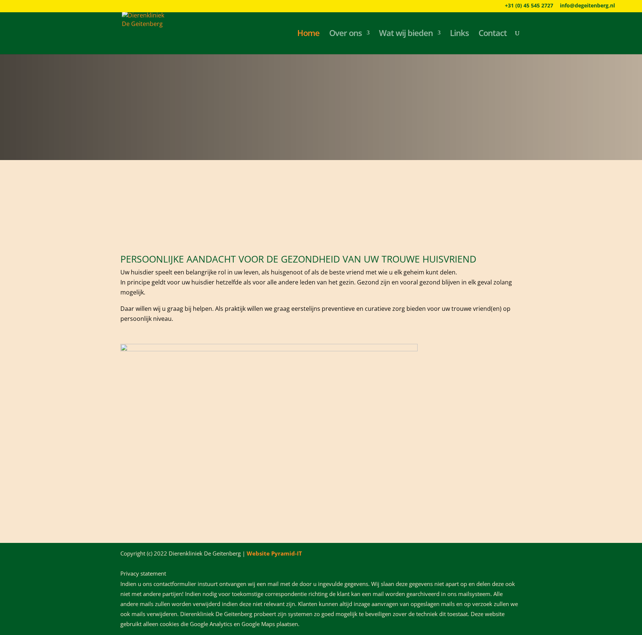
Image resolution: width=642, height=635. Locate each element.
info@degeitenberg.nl (587, 6)
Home (308, 34)
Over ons (345, 34)
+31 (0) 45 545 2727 (529, 6)
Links (459, 34)
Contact (493, 34)
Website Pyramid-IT (274, 553)
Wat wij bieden (406, 34)
